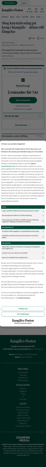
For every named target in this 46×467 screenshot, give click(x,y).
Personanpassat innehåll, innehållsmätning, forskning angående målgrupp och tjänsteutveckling (20, 221)
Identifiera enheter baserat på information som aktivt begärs (20, 236)
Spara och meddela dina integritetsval (15, 257)
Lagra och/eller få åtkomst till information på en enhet (20, 211)
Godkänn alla (23, 309)
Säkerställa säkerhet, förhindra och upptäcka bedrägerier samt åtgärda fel (21, 248)
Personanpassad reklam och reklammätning (17, 215)
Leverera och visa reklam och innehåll (14, 253)
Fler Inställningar (23, 314)
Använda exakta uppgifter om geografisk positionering (20, 231)
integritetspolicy (24, 298)
